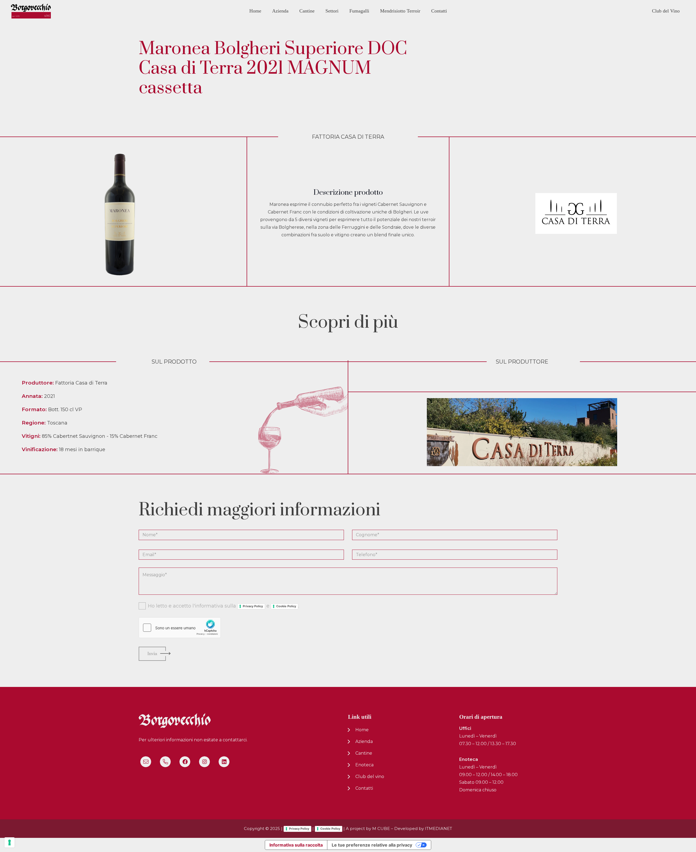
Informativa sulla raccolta (296, 845)
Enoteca (364, 764)
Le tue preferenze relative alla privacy (372, 845)
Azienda (364, 741)
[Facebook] (184, 761)
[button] (292, 10)
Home (362, 729)
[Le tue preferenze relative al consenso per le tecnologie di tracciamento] (9, 842)
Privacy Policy (253, 606)
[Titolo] (145, 761)
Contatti (364, 788)
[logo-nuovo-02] (31, 11)
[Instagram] (204, 761)
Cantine (363, 753)
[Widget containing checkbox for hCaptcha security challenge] (180, 627)
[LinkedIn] (224, 761)
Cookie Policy (286, 606)
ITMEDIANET (438, 828)
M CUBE (381, 828)
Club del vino (369, 776)
